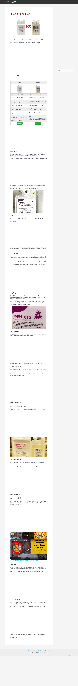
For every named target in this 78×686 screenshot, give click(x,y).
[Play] (40, 535)
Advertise (49, 650)
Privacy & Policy (34, 650)
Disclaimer (29, 650)
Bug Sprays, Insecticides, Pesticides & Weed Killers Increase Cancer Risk (28, 540)
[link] (12, 541)
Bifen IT (28, 39)
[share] (45, 540)
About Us (40, 650)
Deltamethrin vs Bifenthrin (18, 640)
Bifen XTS (23, 39)
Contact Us (45, 650)
